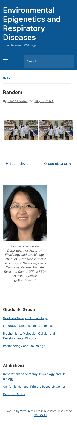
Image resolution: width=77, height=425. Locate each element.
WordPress (26, 411)
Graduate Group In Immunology (25, 318)
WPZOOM (40, 415)
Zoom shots (16, 163)
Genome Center (14, 394)
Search (68, 61)
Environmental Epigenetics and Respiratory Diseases (32, 23)
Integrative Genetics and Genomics (28, 326)
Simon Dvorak (17, 101)
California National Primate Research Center (34, 386)
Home (6, 77)
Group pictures (58, 163)
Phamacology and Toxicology (24, 346)
